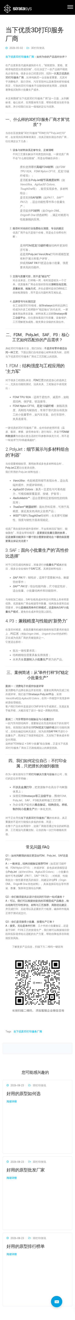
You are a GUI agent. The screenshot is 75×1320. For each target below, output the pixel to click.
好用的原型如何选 (23, 1093)
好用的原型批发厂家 (26, 1170)
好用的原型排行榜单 (26, 1246)
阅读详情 (12, 1101)
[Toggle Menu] (70, 7)
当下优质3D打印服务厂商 (19, 56)
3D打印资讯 (37, 47)
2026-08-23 (17, 1085)
